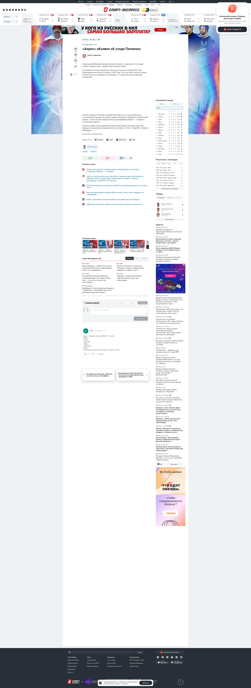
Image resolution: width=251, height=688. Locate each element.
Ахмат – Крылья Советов (169, 178)
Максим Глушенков (166, 204)
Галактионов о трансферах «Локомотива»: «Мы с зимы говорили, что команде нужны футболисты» (169, 321)
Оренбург (161, 135)
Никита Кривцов (166, 214)
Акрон (160, 154)
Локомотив (161, 149)
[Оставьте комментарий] (119, 309)
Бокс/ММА (100, 1)
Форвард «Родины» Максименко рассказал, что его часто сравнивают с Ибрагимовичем (169, 458)
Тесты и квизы (111, 660)
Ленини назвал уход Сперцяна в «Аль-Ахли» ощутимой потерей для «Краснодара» (169, 448)
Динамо (160, 130)
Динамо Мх (161, 124)
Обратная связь (134, 666)
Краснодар (161, 114)
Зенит (159, 122)
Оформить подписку (93, 666)
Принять (146, 683)
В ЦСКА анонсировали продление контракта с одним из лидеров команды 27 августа (168, 259)
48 (168, 338)
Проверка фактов (73, 663)
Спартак (160, 116)
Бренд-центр (71, 669)
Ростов (160, 143)
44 (168, 317)
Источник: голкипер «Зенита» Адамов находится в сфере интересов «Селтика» (169, 343)
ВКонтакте (122, 140)
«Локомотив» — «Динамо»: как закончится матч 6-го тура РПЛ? (167, 351)
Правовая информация (136, 663)
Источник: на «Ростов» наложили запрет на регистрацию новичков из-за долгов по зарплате (169, 400)
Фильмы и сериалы (139, 1)
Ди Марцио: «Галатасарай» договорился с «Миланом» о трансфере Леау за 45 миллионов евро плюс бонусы (98, 290)
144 (85, 274)
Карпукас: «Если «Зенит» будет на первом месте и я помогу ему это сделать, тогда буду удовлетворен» (168, 410)
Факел (160, 151)
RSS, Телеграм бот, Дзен (137, 660)
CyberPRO (153, 1)
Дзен (111, 140)
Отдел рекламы (72, 666)
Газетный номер (91, 660)
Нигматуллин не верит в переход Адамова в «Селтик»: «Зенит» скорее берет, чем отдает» (168, 241)
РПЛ (98, 40)
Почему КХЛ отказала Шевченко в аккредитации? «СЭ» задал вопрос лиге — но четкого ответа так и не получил (96, 279)
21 (168, 395)
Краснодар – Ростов (168, 172)
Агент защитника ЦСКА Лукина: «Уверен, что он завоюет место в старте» (168, 250)
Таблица (120, 5)
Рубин (160, 132)
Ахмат (160, 138)
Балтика (160, 127)
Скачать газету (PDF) (93, 663)
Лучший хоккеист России (114, 666)
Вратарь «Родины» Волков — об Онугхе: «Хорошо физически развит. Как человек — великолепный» (167, 372)
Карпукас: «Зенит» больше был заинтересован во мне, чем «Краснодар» (129, 278)
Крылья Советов (162, 140)
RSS (161, 464)
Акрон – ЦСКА (167, 167)
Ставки (162, 1)
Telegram (100, 140)
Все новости (174, 464)
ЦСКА (159, 119)
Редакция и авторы (73, 660)
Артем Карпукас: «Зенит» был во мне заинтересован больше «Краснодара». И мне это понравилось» (97, 268)
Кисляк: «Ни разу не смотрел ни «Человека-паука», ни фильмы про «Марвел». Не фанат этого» (130, 268)
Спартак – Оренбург (168, 183)
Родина (160, 146)
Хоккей (89, 1)
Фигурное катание (122, 1)
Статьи (146, 5)
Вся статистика (169, 219)
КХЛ (87, 274)
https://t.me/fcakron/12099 (95, 134)
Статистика (138, 5)
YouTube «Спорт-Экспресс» (171, 652)
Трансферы (89, 286)
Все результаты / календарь (170, 188)
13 (168, 307)
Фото (153, 5)
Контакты (70, 672)
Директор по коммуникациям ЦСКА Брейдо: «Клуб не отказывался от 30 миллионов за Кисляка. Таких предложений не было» (169, 301)
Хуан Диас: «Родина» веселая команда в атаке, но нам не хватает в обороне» (168, 382)
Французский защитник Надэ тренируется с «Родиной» (166, 390)
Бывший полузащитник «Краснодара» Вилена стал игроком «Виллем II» (169, 232)
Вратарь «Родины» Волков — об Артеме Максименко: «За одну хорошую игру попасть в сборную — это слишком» (169, 360)
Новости (112, 5)
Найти (139, 652)
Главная (85, 40)
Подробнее (125, 684)
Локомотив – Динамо (169, 175)
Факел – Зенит (167, 170)
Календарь (128, 5)
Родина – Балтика (168, 180)
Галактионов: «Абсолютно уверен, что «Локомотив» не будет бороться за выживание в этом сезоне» (169, 311)
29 (119, 263)
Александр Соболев (167, 209)
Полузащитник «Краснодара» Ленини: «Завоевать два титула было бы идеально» (168, 439)
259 (85, 263)
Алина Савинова (94, 55)
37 (84, 286)
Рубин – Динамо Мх (168, 185)
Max (133, 140)
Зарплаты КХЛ (111, 663)
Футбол (80, 1)
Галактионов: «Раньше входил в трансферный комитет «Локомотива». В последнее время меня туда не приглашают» (168, 331)
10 (119, 274)
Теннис (109, 1)
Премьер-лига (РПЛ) (99, 5)
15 (168, 326)
